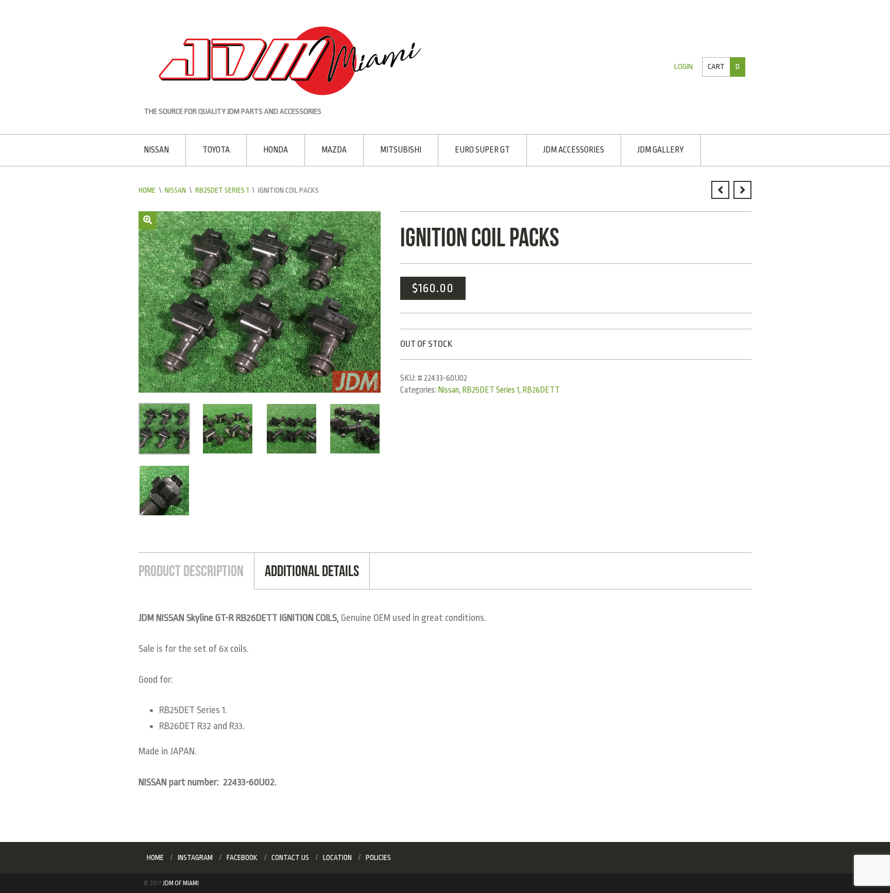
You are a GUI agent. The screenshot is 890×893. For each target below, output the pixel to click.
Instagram (195, 857)
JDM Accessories (573, 150)
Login (683, 66)
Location (337, 857)
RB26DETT (541, 390)
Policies (378, 857)
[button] (148, 220)
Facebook (242, 857)
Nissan (156, 150)
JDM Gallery (661, 150)
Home (147, 190)
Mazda (334, 150)
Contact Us (290, 857)
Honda (275, 150)
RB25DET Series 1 (222, 190)
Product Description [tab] (191, 570)
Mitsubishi (400, 150)
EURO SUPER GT (482, 150)
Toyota (216, 150)
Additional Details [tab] (312, 570)
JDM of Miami (181, 883)
